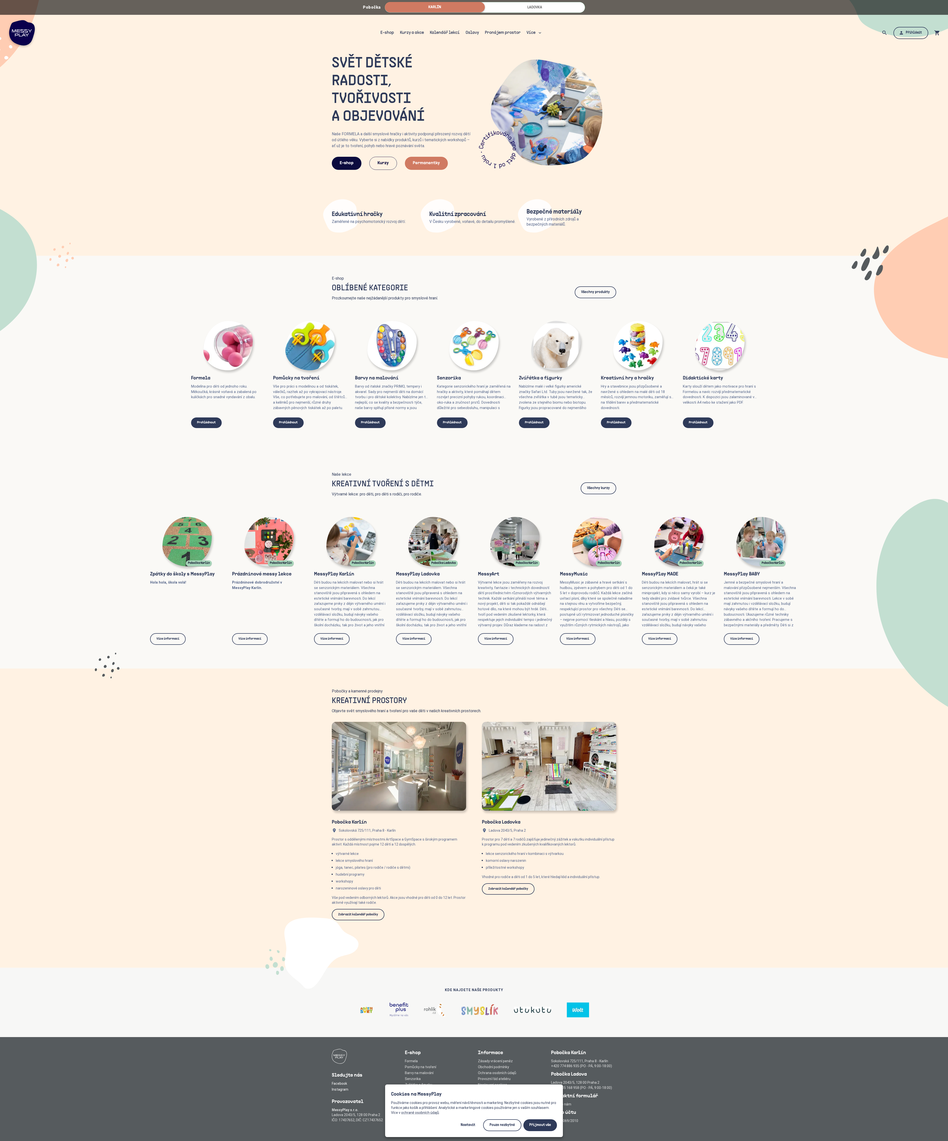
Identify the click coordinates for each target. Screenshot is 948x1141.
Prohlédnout (206, 422)
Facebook (339, 1083)
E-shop (387, 33)
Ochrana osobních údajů (497, 1073)
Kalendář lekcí (445, 33)
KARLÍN (434, 7)
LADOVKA (534, 7)
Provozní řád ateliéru (494, 1079)
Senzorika (413, 1079)
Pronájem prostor (503, 33)
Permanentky (426, 163)
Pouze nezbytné (502, 1125)
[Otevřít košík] (937, 33)
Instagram (340, 1089)
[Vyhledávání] (884, 33)
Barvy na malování (419, 1073)
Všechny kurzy (598, 488)
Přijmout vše (540, 1125)
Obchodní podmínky (493, 1067)
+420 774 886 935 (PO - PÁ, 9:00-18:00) (581, 1066)
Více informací (168, 638)
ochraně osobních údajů (420, 1113)
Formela (411, 1061)
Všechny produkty (595, 292)
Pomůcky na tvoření (420, 1067)
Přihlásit (914, 32)
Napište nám (561, 1104)
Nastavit (468, 1125)
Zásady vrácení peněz (495, 1061)
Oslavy (472, 33)
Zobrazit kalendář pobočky (358, 914)
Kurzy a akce (412, 33)
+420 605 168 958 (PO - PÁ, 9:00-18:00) (581, 1088)
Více (531, 33)
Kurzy (383, 163)
